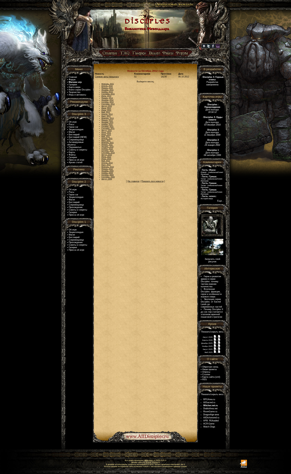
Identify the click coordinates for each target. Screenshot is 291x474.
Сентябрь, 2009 (108, 177)
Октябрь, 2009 (107, 175)
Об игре (73, 122)
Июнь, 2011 (106, 134)
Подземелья (75, 147)
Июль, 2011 (106, 132)
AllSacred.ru (209, 402)
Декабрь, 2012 (107, 100)
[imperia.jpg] (212, 254)
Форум (72, 79)
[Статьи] (110, 53)
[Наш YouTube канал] (218, 47)
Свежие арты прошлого (107, 76)
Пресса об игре (76, 160)
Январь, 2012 (107, 120)
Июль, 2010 (106, 157)
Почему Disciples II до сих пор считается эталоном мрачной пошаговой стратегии (212, 313)
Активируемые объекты (75, 143)
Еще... (220, 201)
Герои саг (73, 127)
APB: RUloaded (211, 420)
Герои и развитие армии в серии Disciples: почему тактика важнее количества (211, 281)
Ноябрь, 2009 (107, 173)
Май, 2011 (105, 136)
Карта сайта (208, 377)
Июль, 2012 (106, 108)
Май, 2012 (105, 112)
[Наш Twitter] (208, 47)
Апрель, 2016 (107, 86)
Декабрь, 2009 (107, 171)
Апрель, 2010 (107, 163)
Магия (72, 132)
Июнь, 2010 (106, 159)
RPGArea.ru (209, 399)
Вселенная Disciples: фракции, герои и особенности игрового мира (211, 293)
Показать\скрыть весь (212, 331)
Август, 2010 (106, 155)
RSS (204, 379)
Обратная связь (210, 367)
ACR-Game (208, 423)
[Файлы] (168, 53)
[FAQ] (125, 53)
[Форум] (182, 53)
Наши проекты (209, 369)
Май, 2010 (105, 161)
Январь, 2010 (107, 169)
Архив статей (75, 162)
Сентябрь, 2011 (108, 128)
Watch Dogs (209, 426)
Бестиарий (74, 134)
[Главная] (146, 48)
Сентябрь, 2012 (108, 104)
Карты (72, 152)
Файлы (72, 155)
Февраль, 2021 (107, 84)
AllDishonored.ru (211, 417)
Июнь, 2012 (106, 110)
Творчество (74, 92)
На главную (133, 181)
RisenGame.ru (210, 411)
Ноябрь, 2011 (107, 124)
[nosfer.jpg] (212, 235)
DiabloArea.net (210, 408)
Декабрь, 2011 (107, 122)
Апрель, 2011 (106, 138)
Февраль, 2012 (107, 118)
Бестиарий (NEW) (78, 137)
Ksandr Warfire (152, 462)
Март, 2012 (106, 116)
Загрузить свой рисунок (212, 260)
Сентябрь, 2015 (108, 94)
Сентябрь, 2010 (108, 153)
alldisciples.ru (149, 460)
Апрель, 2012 (107, 114)
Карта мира (74, 87)
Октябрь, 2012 (107, 102)
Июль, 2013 (106, 96)
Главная (73, 77)
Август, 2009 (106, 179)
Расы (71, 124)
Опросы (206, 372)
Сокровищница (76, 139)
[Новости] (215, 337)
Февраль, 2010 (107, 167)
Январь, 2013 (107, 98)
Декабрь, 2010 (107, 147)
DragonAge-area (211, 414)
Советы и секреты (78, 149)
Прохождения (76, 242)
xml (217, 377)
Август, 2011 (106, 130)
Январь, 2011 (107, 145)
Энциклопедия (76, 129)
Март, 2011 (105, 141)
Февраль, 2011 (107, 143)
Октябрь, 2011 (107, 126)
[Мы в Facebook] (213, 47)
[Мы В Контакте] (204, 47)
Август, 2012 (106, 106)
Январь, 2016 (107, 88)
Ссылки (206, 374)
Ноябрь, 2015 (107, 92)
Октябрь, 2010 (107, 151)
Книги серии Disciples (80, 89)
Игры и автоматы (77, 94)
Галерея (73, 84)
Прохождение (76, 207)
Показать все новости (152, 181)
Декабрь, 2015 (107, 90)
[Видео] (154, 53)
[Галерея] (139, 53)
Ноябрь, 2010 (107, 149)
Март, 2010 (106, 165)
